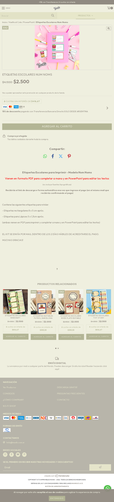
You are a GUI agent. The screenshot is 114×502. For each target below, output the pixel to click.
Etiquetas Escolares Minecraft (15, 317)
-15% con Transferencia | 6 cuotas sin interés (57, 2)
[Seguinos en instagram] (5, 454)
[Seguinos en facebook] (11, 454)
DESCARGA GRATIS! (67, 387)
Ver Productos (9, 387)
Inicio (4, 22)
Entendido (57, 498)
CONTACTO (63, 400)
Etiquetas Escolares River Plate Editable (71, 317)
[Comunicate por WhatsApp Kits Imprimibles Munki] (107, 488)
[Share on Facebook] (52, 156)
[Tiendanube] (57, 477)
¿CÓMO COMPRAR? (13, 400)
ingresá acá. (77, 483)
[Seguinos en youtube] (18, 454)
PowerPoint (28, 22)
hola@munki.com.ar (15, 443)
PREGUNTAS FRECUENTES (71, 394)
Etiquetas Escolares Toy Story (98, 317)
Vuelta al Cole (15, 22)
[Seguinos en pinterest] (24, 454)
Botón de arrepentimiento (57, 486)
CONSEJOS (9, 394)
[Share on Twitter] (61, 156)
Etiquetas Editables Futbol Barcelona (43, 317)
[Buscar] (53, 15)
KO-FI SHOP (9, 406)
